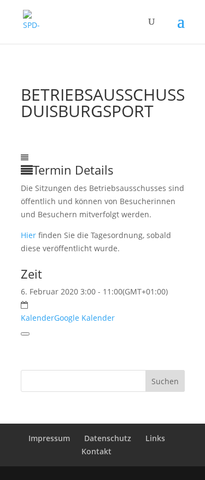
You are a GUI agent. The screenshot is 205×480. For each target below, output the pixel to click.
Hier (28, 235)
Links (155, 438)
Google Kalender (84, 318)
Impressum (49, 438)
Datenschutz (107, 438)
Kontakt (96, 451)
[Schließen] (25, 334)
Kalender (37, 318)
